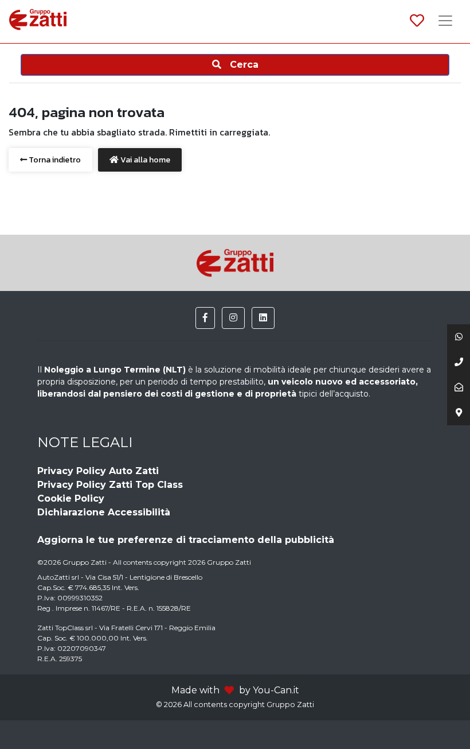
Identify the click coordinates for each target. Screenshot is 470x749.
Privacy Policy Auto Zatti (98, 470)
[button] (205, 318)
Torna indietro (54, 160)
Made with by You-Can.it (235, 690)
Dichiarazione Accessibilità (103, 512)
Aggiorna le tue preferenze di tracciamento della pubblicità (185, 539)
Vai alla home (144, 160)
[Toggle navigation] (445, 22)
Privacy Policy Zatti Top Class (110, 484)
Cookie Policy (70, 498)
